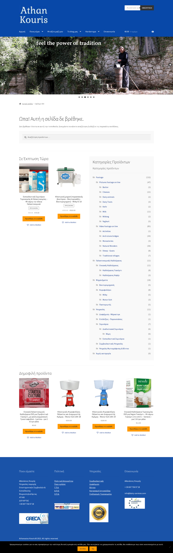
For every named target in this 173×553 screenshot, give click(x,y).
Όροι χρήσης (60, 484)
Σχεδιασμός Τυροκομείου (100, 494)
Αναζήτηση (147, 8)
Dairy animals (108, 197)
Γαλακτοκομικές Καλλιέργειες (109, 260)
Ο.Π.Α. (56, 494)
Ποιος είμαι (35, 31)
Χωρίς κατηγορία (103, 353)
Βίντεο (92, 487)
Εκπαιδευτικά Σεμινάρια (113, 338)
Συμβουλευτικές (96, 481)
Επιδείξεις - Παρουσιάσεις (110, 319)
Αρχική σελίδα (27, 104)
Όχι (93, 549)
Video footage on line (108, 226)
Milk (104, 211)
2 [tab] (82, 97)
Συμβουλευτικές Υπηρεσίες (111, 343)
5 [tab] (91, 97)
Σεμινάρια (103, 324)
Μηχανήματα (102, 280)
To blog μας (72, 31)
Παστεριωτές (105, 304)
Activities (107, 231)
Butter (105, 187)
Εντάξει (83, 549)
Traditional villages (111, 255)
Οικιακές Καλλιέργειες (108, 265)
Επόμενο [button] (170, 65)
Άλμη (108, 334)
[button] (34, 224)
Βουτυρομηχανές (106, 285)
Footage (99, 177)
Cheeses (106, 192)
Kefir (105, 206)
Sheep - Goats (109, 250)
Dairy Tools (107, 202)
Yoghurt (106, 221)
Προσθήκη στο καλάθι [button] (34, 219)
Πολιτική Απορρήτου (63, 481)
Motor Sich (107, 299)
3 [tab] (85, 97)
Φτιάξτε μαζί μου (55, 31)
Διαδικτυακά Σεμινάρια (113, 329)
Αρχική (22, 31)
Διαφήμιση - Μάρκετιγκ (109, 314)
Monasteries (108, 241)
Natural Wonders (110, 246)
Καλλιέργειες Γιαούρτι (112, 270)
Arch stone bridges (111, 236)
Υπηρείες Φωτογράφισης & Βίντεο (114, 348)
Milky (105, 294)
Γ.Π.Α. (56, 487)
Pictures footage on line (109, 182)
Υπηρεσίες (100, 309)
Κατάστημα (90, 31)
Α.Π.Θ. (56, 490)
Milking (106, 216)
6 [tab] (93, 97)
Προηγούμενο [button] (3, 65)
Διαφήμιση (94, 484)
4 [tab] (88, 97)
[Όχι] (170, 547)
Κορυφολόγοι (105, 290)
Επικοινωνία (109, 31)
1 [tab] (79, 97)
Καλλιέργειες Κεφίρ (111, 275)
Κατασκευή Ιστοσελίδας (100, 490)
